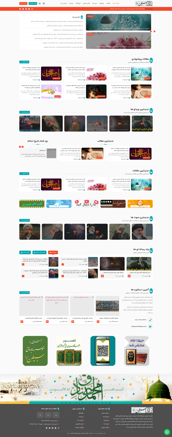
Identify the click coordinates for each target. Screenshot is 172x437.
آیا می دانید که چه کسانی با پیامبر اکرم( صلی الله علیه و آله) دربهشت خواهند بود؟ (126, 28)
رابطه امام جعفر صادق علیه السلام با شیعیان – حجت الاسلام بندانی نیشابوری (35, 272)
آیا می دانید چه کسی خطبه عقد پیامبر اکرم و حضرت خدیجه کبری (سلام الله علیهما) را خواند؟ (123, 47)
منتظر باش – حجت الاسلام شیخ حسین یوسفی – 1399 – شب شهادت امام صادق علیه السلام (75, 272)
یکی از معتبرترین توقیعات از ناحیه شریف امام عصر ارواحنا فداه (31, 69)
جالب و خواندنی (56, 78)
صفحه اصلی (115, 3)
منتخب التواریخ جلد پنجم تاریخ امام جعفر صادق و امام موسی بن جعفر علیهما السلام (82, 318)
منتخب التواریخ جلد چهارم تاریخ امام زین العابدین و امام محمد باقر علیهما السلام (56, 318)
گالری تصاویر (86, 3)
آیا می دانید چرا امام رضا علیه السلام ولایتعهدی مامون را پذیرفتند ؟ (31, 87)
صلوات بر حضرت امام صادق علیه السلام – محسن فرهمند (74, 260)
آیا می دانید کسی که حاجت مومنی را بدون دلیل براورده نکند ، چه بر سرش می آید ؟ (120, 88)
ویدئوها (101, 3)
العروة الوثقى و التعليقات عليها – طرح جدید (108, 318)
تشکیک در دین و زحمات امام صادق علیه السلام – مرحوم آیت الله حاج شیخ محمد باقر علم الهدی (35, 260)
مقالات (108, 3)
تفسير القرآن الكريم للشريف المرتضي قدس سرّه (33, 318)
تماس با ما (64, 3)
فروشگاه (78, 3)
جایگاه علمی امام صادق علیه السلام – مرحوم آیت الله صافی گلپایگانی (113, 273)
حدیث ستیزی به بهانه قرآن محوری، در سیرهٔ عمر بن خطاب (75, 87)
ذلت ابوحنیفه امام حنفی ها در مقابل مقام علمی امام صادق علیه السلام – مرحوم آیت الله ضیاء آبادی (140, 273)
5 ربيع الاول (42, 150)
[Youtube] (23, 9)
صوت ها (94, 3)
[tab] (53, 252)
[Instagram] (32, 9)
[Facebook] (20, 9)
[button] (151, 31)
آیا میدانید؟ (90, 16)
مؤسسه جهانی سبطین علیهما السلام (79, 433)
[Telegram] (29, 9)
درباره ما (71, 3)
